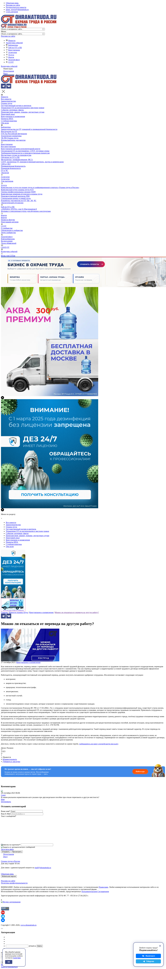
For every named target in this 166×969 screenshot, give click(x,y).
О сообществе (7, 228)
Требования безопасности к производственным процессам (25, 153)
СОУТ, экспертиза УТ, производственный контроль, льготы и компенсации (32, 162)
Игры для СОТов (8, 256)
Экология (5, 173)
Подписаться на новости (16, 7)
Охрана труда (6, 103)
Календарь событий (14, 43)
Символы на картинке (10, 845)
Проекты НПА (7, 119)
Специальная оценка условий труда (16, 198)
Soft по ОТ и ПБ (15, 48)
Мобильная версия (9, 876)
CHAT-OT (5, 247)
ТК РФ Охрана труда (9, 138)
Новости (11, 41)
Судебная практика (9, 121)
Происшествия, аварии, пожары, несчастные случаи (22, 112)
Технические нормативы (11, 136)
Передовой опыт (8, 114)
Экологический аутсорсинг (12, 203)
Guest (3, 795)
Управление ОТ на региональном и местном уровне (22, 108)
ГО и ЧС (4, 170)
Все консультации (8, 146)
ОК (9, 962)
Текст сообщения (8, 816)
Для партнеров (7, 181)
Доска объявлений (8, 243)
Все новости (6, 99)
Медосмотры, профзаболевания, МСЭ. (17, 160)
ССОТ (11, 62)
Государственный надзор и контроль (16, 105)
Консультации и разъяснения (13, 116)
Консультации (14, 50)
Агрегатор (12, 52)
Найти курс (140, 771)
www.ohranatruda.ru (28, 925)
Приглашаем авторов (9, 222)
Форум (11, 57)
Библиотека (13, 45)
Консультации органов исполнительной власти (20, 149)
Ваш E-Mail (5, 814)
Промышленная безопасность (13, 166)
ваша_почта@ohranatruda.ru (17, 9)
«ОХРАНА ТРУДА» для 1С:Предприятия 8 (19, 209)
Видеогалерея (6, 241)
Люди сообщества (8, 233)
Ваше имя (5, 811)
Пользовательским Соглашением (95, 891)
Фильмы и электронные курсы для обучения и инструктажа (26, 211)
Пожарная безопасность (11, 168)
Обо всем (5, 123)
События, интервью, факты (12, 110)
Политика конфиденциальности (14, 883)
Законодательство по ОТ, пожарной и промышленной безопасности (29, 129)
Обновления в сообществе (12, 230)
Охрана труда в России (10, 861)
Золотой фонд (14, 60)
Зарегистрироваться (9, 967)
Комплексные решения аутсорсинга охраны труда (21, 194)
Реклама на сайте (13, 5)
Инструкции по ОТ (9, 131)
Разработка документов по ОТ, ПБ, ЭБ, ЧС (18, 201)
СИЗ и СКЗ (5, 164)
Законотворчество (8, 101)
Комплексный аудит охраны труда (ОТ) (17, 190)
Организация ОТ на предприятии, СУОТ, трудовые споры (25, 151)
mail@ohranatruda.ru (43, 868)
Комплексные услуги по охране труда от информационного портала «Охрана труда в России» (40, 187)
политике (17, 958)
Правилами (103, 887)
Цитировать (6, 802)
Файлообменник (8, 239)
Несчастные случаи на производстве (16, 155)
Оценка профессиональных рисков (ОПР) (18, 192)
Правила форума (8, 220)
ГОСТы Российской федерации (14, 134)
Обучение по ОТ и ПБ (10, 157)
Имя (2, 799)
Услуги (11, 55)
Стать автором (12, 12)
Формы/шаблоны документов (13, 140)
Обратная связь (12, 3)
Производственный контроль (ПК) (15, 196)
